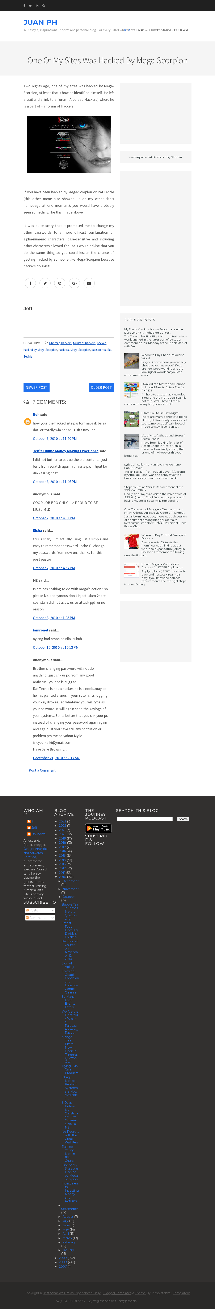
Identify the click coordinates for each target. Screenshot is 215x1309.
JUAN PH (40, 22)
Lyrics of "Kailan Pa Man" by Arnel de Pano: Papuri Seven (152, 466)
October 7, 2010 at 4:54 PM (54, 567)
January (68, 1250)
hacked (101, 343)
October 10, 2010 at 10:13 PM (56, 647)
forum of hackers (84, 343)
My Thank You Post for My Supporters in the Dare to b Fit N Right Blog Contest (153, 331)
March (68, 1238)
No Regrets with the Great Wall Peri (70, 1137)
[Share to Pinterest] (60, 283)
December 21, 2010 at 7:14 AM (56, 757)
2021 (63, 830)
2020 (63, 834)
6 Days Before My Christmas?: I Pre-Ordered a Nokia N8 (70, 1115)
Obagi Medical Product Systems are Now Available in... (70, 1087)
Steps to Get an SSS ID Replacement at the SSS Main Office (154, 488)
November (71, 889)
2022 (63, 826)
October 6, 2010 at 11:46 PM (55, 481)
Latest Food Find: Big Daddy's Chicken (70, 930)
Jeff (34, 828)
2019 (63, 838)
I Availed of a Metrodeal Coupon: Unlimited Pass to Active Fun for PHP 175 (164, 387)
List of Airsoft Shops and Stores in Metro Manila (164, 437)
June (67, 1225)
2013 (63, 864)
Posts (33, 910)
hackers (64, 350)
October (69, 897)
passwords (99, 350)
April (66, 1234)
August (68, 1217)
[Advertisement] (155, 113)
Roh (36, 414)
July (66, 1221)
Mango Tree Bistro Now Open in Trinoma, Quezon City (69, 1049)
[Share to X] (45, 283)
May (66, 1229)
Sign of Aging (68, 965)
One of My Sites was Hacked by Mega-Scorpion (70, 1172)
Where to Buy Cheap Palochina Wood (163, 356)
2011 (62, 873)
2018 (63, 843)
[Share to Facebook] (30, 283)
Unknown (38, 834)
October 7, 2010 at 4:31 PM (54, 518)
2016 (63, 851)
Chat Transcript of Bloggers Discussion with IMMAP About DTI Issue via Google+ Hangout (154, 511)
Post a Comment (42, 770)
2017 (63, 847)
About (143, 30)
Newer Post (36, 387)
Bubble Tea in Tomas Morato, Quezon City (70, 911)
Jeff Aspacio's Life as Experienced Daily (72, 1293)
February (69, 1242)
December (71, 881)
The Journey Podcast (171, 30)
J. (32, 821)
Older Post (101, 387)
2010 (63, 877)
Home (127, 30)
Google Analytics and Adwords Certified (36, 853)
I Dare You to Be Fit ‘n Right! (160, 413)
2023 (63, 821)
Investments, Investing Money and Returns (70, 1192)
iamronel (40, 630)
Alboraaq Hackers (60, 343)
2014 (63, 860)
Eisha (37, 530)
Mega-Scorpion (80, 350)
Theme (140, 1293)
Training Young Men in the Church (68, 1154)
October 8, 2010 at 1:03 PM (54, 617)
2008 (63, 1262)
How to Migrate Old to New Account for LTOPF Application (162, 565)
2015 (62, 855)
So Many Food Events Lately (68, 1002)
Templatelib (181, 1293)
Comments (37, 918)
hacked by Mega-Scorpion (40, 350)
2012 (63, 868)
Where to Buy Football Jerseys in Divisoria (164, 536)
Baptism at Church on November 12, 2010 (70, 950)
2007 (63, 1266)
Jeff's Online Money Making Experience (65, 450)
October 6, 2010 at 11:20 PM (55, 438)
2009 (63, 1258)
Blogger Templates (117, 1293)
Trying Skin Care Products (70, 1069)
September (69, 1209)
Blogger (176, 157)
